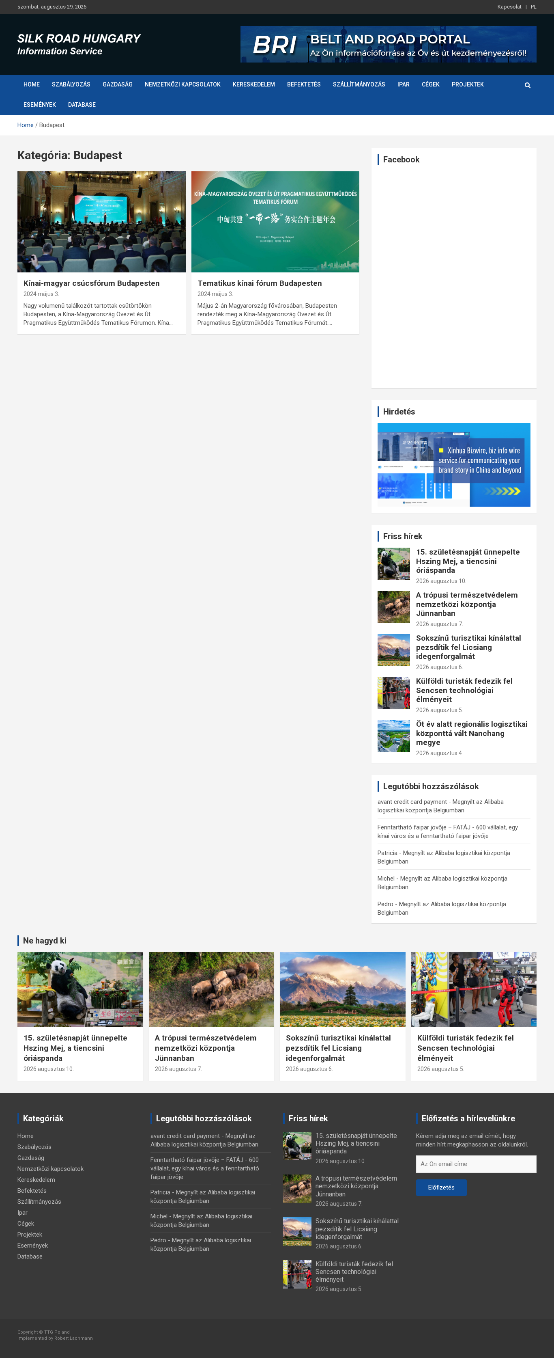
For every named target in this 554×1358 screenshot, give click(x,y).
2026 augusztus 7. (439, 624)
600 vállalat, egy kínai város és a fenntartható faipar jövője (204, 1168)
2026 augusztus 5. (439, 710)
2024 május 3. (41, 294)
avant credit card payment (412, 801)
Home (32, 84)
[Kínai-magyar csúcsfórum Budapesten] (101, 221)
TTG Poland (57, 1332)
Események (40, 104)
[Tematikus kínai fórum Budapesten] (275, 221)
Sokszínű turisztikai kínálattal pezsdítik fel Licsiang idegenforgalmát (468, 647)
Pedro (385, 904)
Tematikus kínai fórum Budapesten (260, 283)
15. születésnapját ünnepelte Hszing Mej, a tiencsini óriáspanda (468, 561)
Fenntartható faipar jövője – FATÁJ (424, 827)
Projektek (468, 84)
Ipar (403, 84)
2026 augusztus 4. (439, 753)
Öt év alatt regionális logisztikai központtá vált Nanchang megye (472, 733)
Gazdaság (118, 84)
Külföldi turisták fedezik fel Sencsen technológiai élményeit (464, 690)
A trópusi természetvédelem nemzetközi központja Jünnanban (467, 604)
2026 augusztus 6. (439, 667)
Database (82, 104)
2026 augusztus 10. (441, 581)
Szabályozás (71, 84)
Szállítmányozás (359, 84)
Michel (386, 878)
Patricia (387, 853)
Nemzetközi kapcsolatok (183, 84)
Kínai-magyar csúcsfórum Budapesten (92, 283)
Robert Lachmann (73, 1338)
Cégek (431, 84)
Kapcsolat (510, 7)
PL (534, 7)
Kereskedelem (254, 84)
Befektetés (304, 84)
